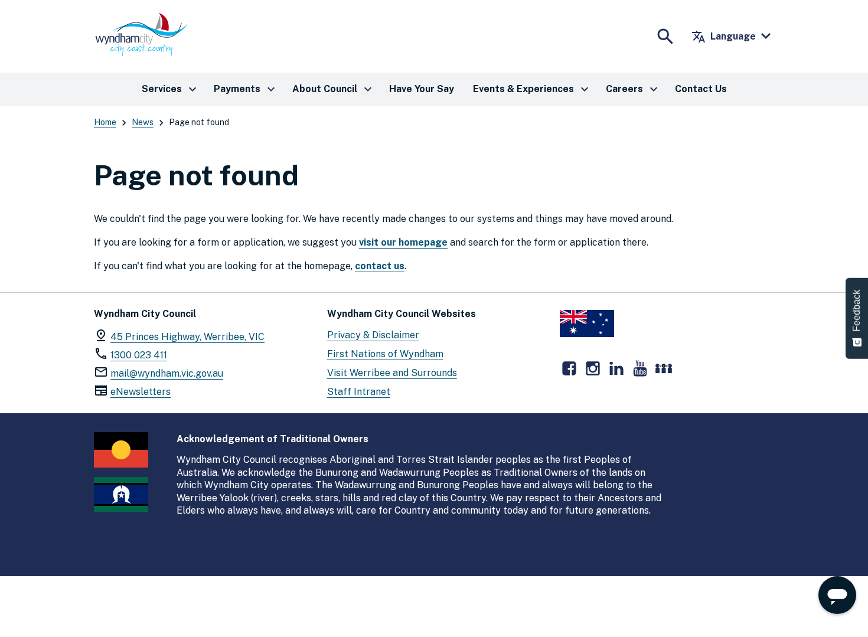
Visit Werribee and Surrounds (392, 372)
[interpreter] (663, 368)
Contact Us (701, 88)
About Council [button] (333, 89)
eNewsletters (140, 391)
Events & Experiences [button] (532, 89)
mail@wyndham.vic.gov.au (166, 373)
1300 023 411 (138, 355)
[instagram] (592, 368)
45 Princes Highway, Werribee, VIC (187, 336)
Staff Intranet (358, 391)
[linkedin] (616, 368)
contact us (379, 266)
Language (723, 37)
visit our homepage (403, 242)
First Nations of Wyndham (385, 354)
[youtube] (640, 368)
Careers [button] (633, 89)
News (143, 122)
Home (105, 122)
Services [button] (171, 89)
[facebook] (569, 368)
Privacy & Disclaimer (373, 335)
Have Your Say (421, 88)
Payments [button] (246, 89)
